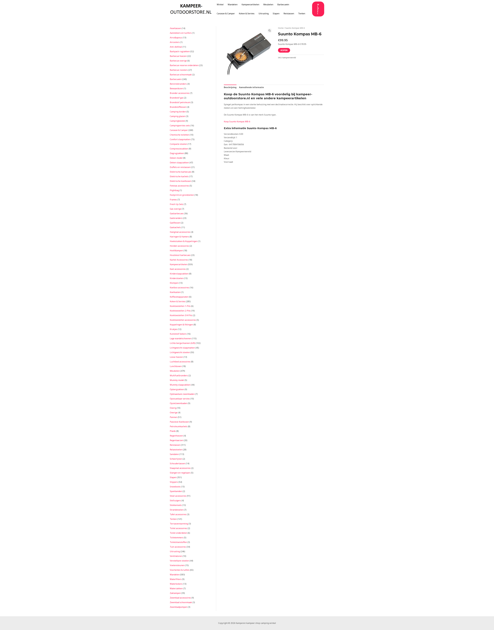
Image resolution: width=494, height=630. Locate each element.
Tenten (301, 13)
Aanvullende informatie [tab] (251, 87)
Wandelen (232, 4)
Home (281, 28)
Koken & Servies (246, 13)
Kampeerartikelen (250, 4)
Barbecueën (283, 4)
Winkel (220, 4)
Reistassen (289, 13)
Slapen (276, 13)
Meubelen (268, 4)
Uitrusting (264, 13)
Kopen (284, 50)
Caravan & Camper (226, 13)
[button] (318, 9)
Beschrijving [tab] (230, 87)
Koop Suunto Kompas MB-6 (237, 121)
